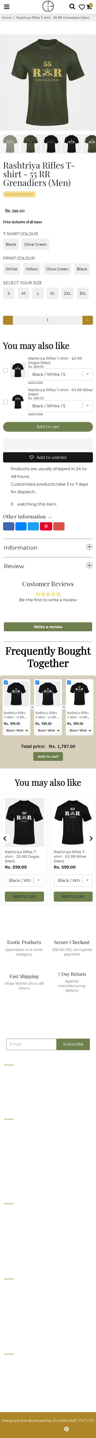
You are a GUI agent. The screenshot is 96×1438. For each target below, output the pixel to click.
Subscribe (73, 1044)
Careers (11, 1146)
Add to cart (48, 756)
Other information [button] (24, 516)
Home (7, 17)
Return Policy (16, 1306)
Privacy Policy (16, 1296)
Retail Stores (15, 1211)
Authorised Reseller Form (27, 1259)
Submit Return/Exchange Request (34, 1334)
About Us (12, 1127)
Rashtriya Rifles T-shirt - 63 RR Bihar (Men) (70, 856)
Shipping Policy (18, 1315)
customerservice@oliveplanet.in (35, 1373)
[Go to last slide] (5, 838)
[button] (48, 444)
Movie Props (15, 1230)
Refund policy (16, 1184)
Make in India (16, 1240)
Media (9, 1155)
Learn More (35, 382)
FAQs (9, 1325)
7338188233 (16, 1362)
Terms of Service (19, 1174)
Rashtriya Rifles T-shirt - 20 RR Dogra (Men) (22, 856)
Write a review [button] (48, 626)
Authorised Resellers (22, 1249)
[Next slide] (91, 838)
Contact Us (14, 1136)
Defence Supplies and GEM (28, 1221)
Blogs (9, 1165)
